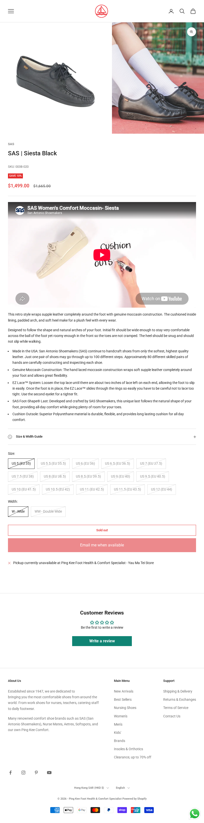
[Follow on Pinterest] (36, 772)
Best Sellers (123, 699)
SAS (11, 144)
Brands (119, 741)
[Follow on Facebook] (10, 772)
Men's (118, 724)
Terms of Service (175, 708)
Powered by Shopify (134, 798)
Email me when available (102, 545)
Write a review (102, 641)
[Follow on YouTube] (49, 772)
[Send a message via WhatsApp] (195, 814)
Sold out (102, 530)
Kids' (117, 733)
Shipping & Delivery (177, 691)
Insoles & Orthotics (128, 749)
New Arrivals (123, 691)
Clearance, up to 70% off (132, 757)
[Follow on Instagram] (23, 772)
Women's (120, 716)
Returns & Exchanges (179, 699)
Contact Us (171, 716)
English (120, 787)
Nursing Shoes (125, 708)
